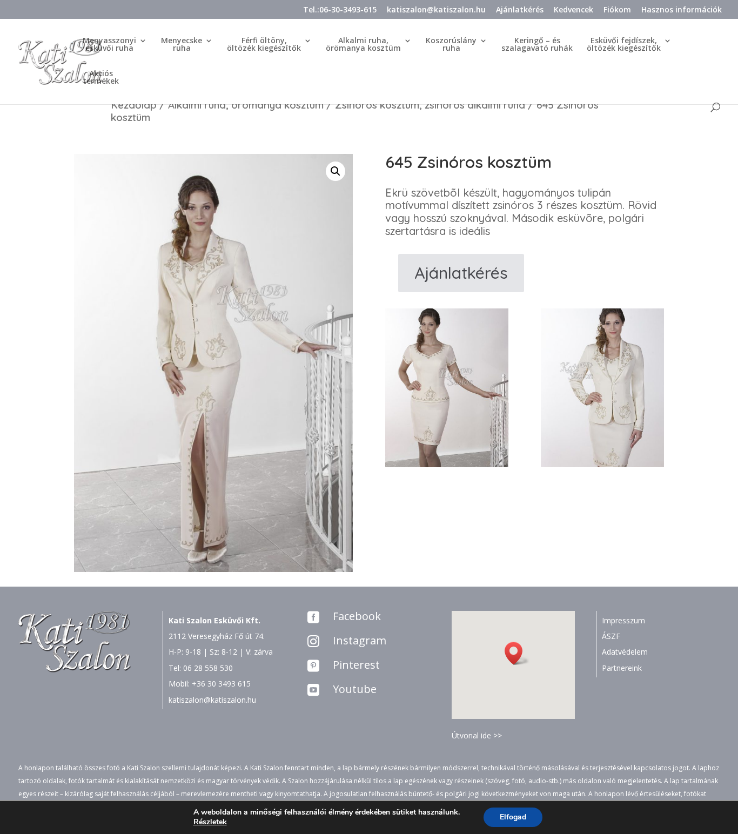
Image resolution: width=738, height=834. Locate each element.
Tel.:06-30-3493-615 (340, 10)
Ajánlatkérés (520, 10)
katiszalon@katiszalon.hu (436, 10)
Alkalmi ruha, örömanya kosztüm (246, 104)
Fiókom (617, 10)
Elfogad (513, 817)
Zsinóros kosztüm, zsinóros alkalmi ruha (430, 104)
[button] (517, 653)
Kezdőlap (134, 104)
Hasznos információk (681, 10)
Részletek (210, 822)
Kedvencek (573, 10)
